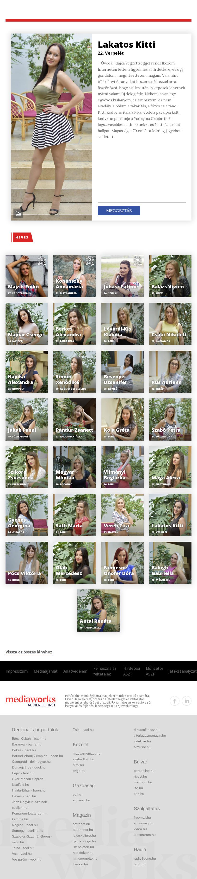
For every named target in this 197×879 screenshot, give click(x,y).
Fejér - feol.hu (22, 773)
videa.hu (140, 829)
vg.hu (77, 794)
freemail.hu (142, 817)
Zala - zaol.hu (83, 730)
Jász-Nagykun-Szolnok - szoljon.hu (30, 804)
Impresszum (17, 671)
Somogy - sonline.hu (27, 830)
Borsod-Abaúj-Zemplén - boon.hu (37, 756)
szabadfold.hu (83, 759)
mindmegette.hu (85, 858)
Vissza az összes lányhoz (29, 652)
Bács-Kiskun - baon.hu (29, 738)
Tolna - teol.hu (23, 848)
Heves (22, 237)
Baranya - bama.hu (26, 744)
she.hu (139, 794)
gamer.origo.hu (84, 841)
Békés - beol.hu (24, 750)
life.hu (138, 788)
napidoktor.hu (83, 853)
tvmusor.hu (142, 747)
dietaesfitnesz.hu (147, 730)
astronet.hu (81, 824)
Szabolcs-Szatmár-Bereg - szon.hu (32, 839)
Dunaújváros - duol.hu (29, 767)
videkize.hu (142, 741)
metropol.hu (143, 782)
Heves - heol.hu (24, 796)
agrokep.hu (81, 800)
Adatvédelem (75, 671)
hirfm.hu (140, 864)
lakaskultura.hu (84, 835)
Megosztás (119, 210)
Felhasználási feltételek (105, 671)
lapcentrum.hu (145, 835)
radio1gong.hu (145, 858)
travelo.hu (80, 864)
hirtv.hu (78, 765)
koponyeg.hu (144, 823)
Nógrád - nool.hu (25, 825)
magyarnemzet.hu (86, 753)
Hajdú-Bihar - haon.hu (29, 790)
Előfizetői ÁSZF (154, 671)
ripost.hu (140, 776)
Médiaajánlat (46, 671)
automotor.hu (83, 830)
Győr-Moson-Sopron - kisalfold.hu (28, 781)
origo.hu (79, 771)
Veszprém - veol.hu (26, 859)
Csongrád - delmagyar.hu (31, 761)
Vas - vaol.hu (22, 854)
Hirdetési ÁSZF (131, 671)
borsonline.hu (144, 771)
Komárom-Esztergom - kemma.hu (29, 816)
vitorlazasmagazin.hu (150, 735)
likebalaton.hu (83, 847)
